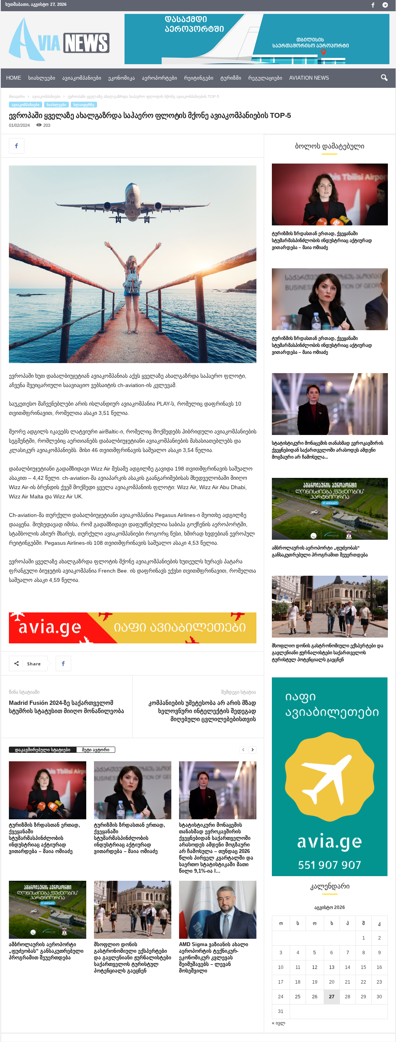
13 (332, 967)
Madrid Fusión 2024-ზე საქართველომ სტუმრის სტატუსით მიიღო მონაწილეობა (66, 706)
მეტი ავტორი (95, 749)
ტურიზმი (230, 78)
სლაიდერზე (83, 104)
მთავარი (17, 96)
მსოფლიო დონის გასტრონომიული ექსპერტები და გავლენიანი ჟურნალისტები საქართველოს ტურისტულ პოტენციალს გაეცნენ (132, 957)
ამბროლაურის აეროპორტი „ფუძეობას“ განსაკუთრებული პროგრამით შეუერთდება (46, 950)
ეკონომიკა (121, 78)
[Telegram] (385, 5)
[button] (384, 78)
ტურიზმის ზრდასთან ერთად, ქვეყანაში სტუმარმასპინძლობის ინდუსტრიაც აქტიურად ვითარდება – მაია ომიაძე (44, 838)
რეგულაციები (265, 78)
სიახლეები (41, 78)
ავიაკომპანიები (81, 78)
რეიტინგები (198, 78)
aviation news (309, 78)
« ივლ (278, 1023)
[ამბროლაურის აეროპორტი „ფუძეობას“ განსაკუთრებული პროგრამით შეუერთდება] (47, 910)
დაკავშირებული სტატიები (42, 749)
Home (13, 78)
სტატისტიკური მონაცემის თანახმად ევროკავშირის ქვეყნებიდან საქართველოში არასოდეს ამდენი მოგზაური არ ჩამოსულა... (327, 450)
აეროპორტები (159, 78)
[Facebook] (373, 5)
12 (314, 967)
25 (297, 996)
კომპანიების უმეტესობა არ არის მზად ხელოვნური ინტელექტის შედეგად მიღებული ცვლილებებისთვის (202, 710)
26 (314, 996)
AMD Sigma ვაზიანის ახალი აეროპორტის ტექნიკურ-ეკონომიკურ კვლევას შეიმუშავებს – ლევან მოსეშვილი (213, 957)
